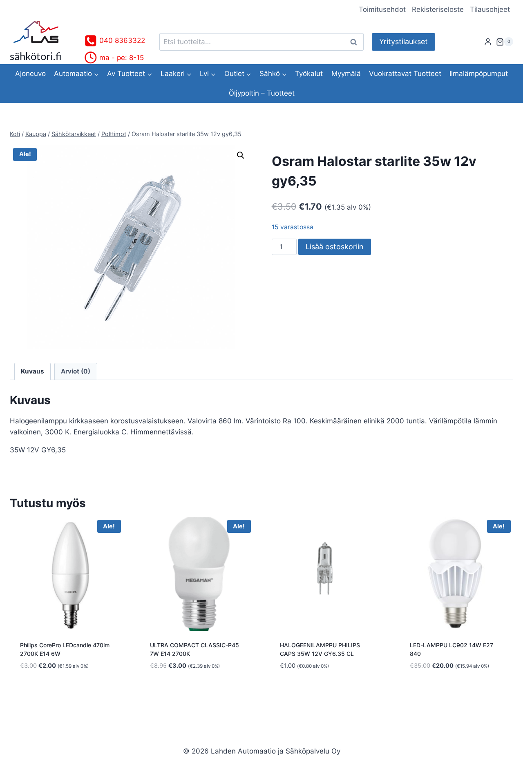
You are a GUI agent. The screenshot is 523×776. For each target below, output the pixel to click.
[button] (240, 155)
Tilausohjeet (490, 9)
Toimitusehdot (382, 9)
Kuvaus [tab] (32, 371)
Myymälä (346, 73)
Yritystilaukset (403, 41)
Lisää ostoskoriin (335, 246)
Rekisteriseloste (438, 9)
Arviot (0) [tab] (75, 371)
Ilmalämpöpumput (478, 73)
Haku (356, 42)
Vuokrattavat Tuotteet (405, 73)
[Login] (488, 42)
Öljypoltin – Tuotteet (262, 93)
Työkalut (309, 73)
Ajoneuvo (30, 73)
